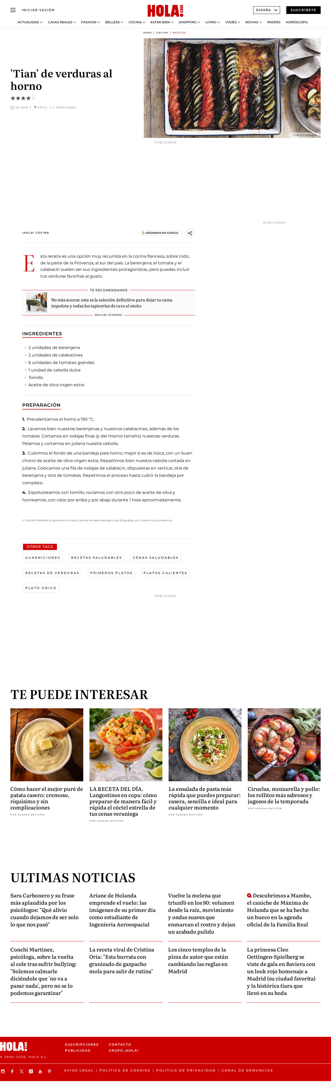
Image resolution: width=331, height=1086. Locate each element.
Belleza (112, 22)
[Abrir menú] (13, 10)
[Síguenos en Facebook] (13, 1071)
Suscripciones (82, 1044)
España (263, 10)
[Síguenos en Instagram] (3, 1071)
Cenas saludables (156, 558)
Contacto (120, 1044)
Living (210, 22)
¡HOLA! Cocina (35, 232)
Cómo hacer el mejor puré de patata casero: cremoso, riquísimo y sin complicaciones (46, 798)
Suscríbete (303, 10)
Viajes (231, 22)
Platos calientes (165, 573)
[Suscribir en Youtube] (40, 1071)
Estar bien (160, 22)
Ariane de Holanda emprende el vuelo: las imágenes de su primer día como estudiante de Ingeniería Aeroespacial (122, 909)
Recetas (179, 32)
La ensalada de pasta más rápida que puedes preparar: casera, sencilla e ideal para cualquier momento (205, 798)
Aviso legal (79, 1070)
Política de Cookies (125, 1070)
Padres (274, 22)
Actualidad (28, 22)
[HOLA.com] (165, 11)
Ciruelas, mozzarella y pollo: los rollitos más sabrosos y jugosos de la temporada (284, 795)
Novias (251, 22)
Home (147, 32)
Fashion (88, 22)
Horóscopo (297, 22)
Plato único (41, 588)
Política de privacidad (186, 1070)
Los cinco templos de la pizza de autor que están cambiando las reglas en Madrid (198, 960)
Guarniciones (42, 558)
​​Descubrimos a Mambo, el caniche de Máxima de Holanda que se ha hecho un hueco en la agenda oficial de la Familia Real (279, 909)
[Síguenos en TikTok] (31, 1071)
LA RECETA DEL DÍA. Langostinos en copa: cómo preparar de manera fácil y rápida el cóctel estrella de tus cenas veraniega (123, 801)
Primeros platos (111, 573)
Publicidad (78, 1051)
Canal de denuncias (247, 1070)
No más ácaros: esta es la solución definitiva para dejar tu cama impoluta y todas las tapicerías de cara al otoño (111, 302)
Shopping (188, 22)
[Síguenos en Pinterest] (50, 1071)
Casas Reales (60, 22)
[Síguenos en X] (22, 1071)
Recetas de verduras (52, 573)
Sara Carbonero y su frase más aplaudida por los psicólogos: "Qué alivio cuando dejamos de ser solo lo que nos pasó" (44, 909)
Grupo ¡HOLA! (124, 1051)
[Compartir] (190, 233)
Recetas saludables (96, 558)
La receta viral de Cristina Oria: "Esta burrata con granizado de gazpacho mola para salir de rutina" (121, 960)
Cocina (135, 22)
